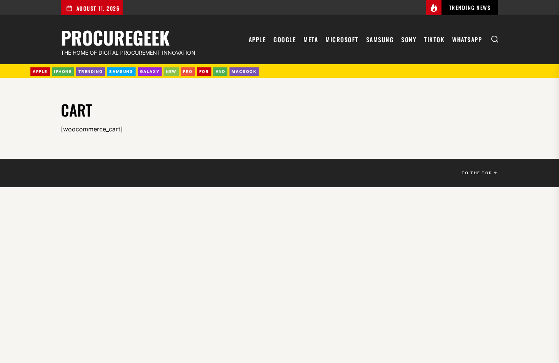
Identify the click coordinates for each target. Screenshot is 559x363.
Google (284, 39)
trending (90, 71)
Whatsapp (467, 39)
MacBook (244, 71)
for (204, 71)
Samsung (380, 39)
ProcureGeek (115, 36)
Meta (310, 39)
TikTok (434, 39)
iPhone (63, 71)
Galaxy (150, 71)
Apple (257, 39)
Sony (408, 39)
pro (188, 71)
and (221, 71)
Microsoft (342, 39)
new (171, 71)
